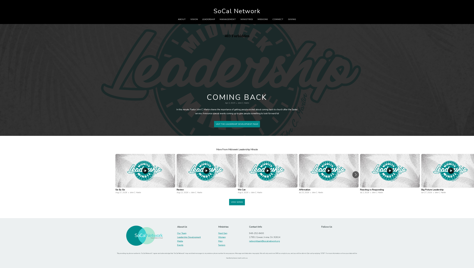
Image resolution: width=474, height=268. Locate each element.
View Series (237, 202)
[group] (145, 174)
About (182, 19)
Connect (278, 19)
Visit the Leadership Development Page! (237, 124)
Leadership (209, 19)
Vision (194, 19)
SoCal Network (237, 11)
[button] (355, 174)
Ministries (247, 19)
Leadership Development (189, 237)
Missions (263, 19)
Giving (292, 19)
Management (228, 19)
